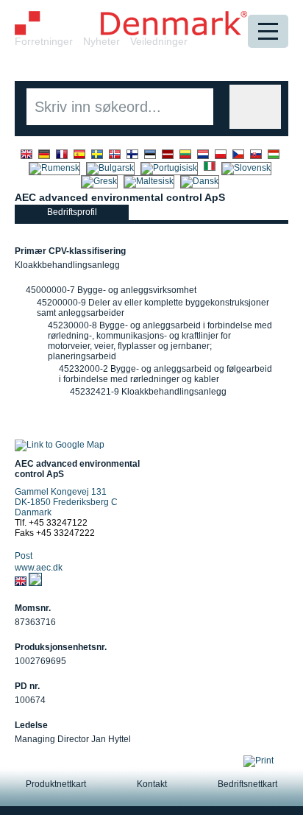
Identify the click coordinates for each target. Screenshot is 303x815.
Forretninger (44, 41)
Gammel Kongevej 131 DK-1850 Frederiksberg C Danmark (66, 502)
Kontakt (152, 784)
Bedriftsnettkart (247, 784)
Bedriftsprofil (72, 212)
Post (23, 556)
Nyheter (101, 41)
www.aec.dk (39, 567)
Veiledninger (159, 41)
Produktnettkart (56, 784)
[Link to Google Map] (59, 445)
